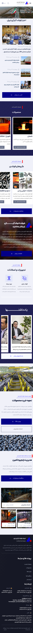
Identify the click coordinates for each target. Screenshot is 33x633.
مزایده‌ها (29, 572)
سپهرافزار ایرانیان (5, 629)
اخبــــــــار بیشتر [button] (18, 95)
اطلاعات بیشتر (9, 505)
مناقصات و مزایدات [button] (18, 478)
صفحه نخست (27, 564)
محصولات (28, 568)
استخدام (29, 580)
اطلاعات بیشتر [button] (18, 254)
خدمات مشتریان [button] (18, 429)
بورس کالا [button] (18, 422)
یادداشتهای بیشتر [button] (18, 356)
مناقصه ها (28, 576)
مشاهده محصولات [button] (18, 211)
